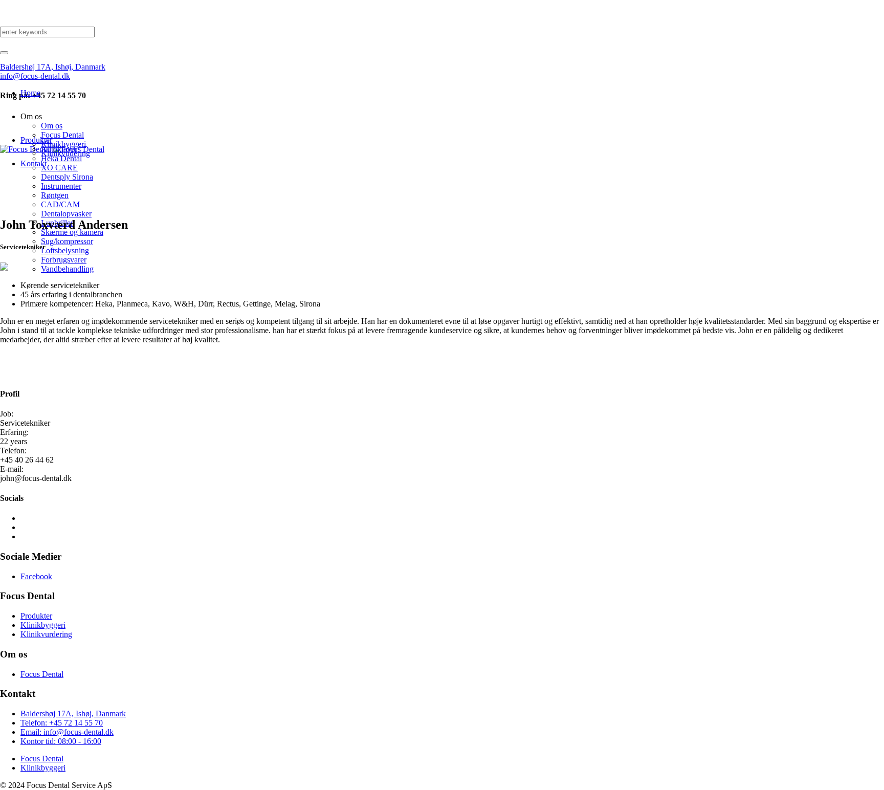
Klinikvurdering (46, 634)
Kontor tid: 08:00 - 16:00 (60, 741)
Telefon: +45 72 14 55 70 (61, 722)
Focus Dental (41, 674)
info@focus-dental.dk (35, 76)
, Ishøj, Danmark (52, 66)
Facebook (36, 576)
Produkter (36, 615)
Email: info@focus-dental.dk (67, 732)
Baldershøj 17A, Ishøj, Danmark (73, 713)
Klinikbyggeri (42, 625)
